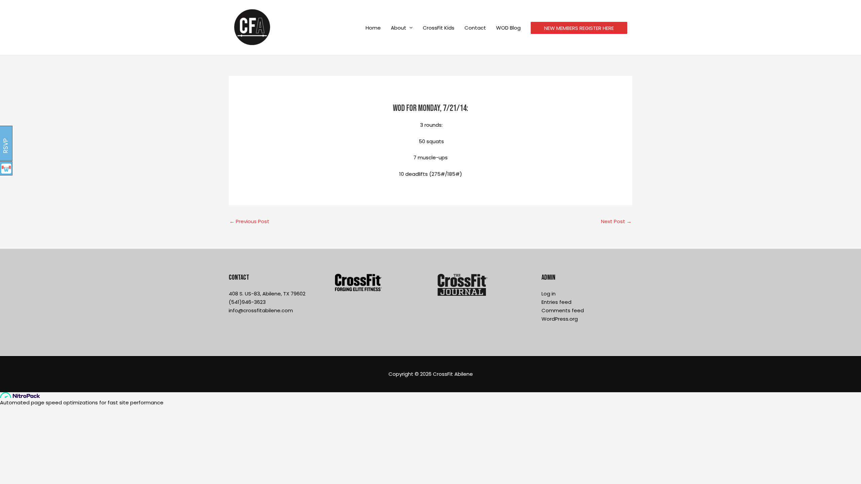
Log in (548, 293)
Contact (475, 27)
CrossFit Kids (438, 27)
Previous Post (249, 221)
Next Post (616, 221)
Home (373, 27)
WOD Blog (508, 27)
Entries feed (556, 302)
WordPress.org (559, 318)
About (398, 27)
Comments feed (562, 310)
